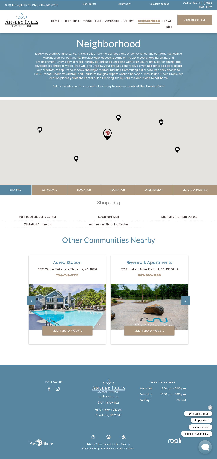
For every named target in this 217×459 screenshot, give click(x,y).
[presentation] (31, 300)
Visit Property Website (67, 331)
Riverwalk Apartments (149, 262)
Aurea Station (67, 262)
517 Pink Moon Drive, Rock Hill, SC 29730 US (149, 269)
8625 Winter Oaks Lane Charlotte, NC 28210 (67, 269)
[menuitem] (55, 21)
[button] (107, 134)
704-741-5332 (67, 275)
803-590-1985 (149, 275)
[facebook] (49, 389)
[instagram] (58, 389)
